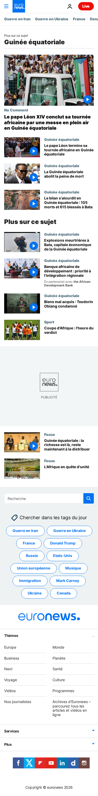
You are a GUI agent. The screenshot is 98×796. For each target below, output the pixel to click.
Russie (32, 555)
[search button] (88, 498)
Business (11, 658)
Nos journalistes (17, 701)
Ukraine (35, 593)
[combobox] (49, 498)
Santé (57, 669)
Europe (10, 647)
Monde (58, 647)
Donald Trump (63, 543)
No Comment (16, 110)
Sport (49, 322)
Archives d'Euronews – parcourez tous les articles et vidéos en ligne (72, 708)
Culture (59, 680)
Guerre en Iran (17, 19)
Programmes (63, 690)
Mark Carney (67, 580)
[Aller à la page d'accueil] (19, 6)
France (79, 19)
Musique (73, 568)
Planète (59, 658)
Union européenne (33, 568)
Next (8, 669)
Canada (64, 593)
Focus (49, 434)
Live (86, 6)
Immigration (30, 580)
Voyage (10, 680)
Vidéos (10, 690)
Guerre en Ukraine (51, 19)
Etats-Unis (62, 555)
